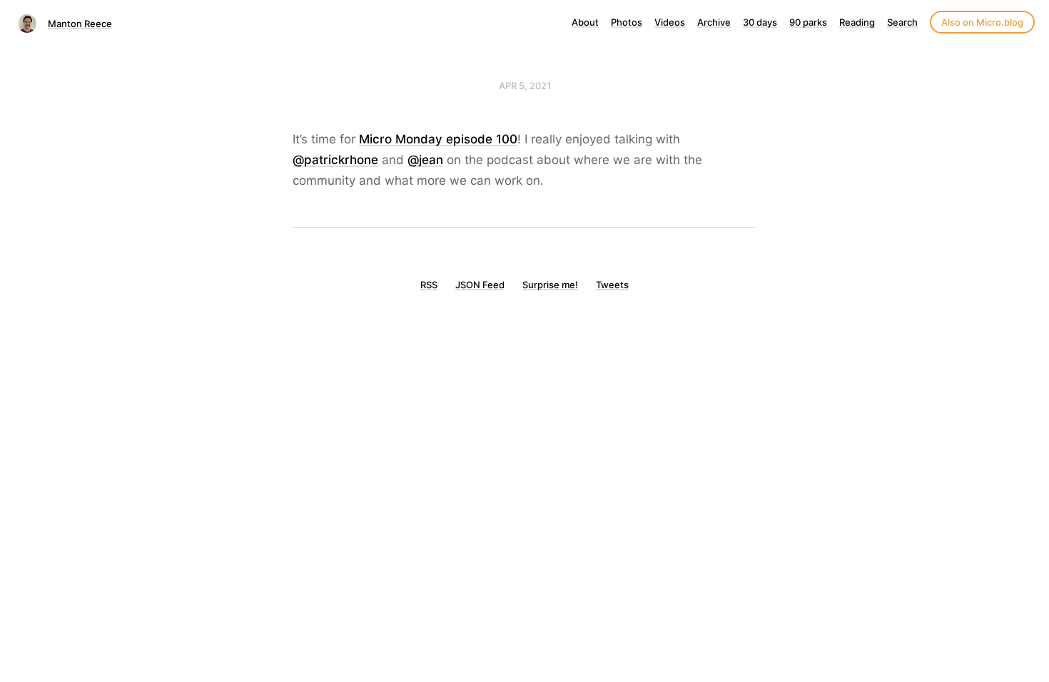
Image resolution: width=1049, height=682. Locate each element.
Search (902, 22)
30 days (760, 22)
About (585, 22)
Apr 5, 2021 (525, 85)
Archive (714, 22)
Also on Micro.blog (982, 22)
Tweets (612, 284)
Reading (857, 22)
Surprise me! (550, 284)
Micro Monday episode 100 (438, 139)
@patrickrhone (335, 160)
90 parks (808, 22)
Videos (669, 22)
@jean (425, 160)
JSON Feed (480, 284)
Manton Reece (80, 23)
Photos (626, 22)
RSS (428, 284)
